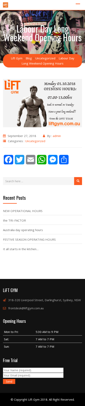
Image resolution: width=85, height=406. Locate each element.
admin (57, 136)
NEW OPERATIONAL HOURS (22, 211)
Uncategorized (35, 141)
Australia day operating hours (23, 230)
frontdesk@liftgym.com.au (26, 308)
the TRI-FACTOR (14, 220)
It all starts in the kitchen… (21, 249)
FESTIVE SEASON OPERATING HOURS (29, 239)
